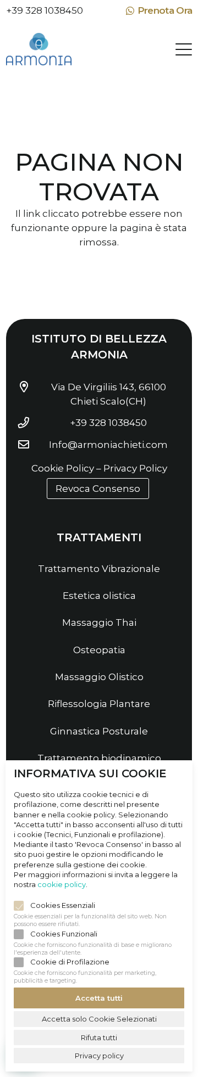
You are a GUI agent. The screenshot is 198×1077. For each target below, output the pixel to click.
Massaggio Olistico (99, 676)
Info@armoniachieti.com (108, 444)
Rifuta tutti (99, 1037)
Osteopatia (99, 649)
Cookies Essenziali (62, 905)
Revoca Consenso (98, 488)
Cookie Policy (62, 468)
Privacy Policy (135, 468)
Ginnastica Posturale (99, 731)
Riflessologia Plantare (99, 703)
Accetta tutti (99, 998)
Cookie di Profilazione (69, 961)
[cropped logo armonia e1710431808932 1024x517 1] (39, 49)
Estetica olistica (99, 595)
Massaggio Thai (99, 622)
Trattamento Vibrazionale (99, 568)
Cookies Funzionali (63, 933)
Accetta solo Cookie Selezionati (99, 1018)
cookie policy (61, 884)
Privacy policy (99, 1055)
